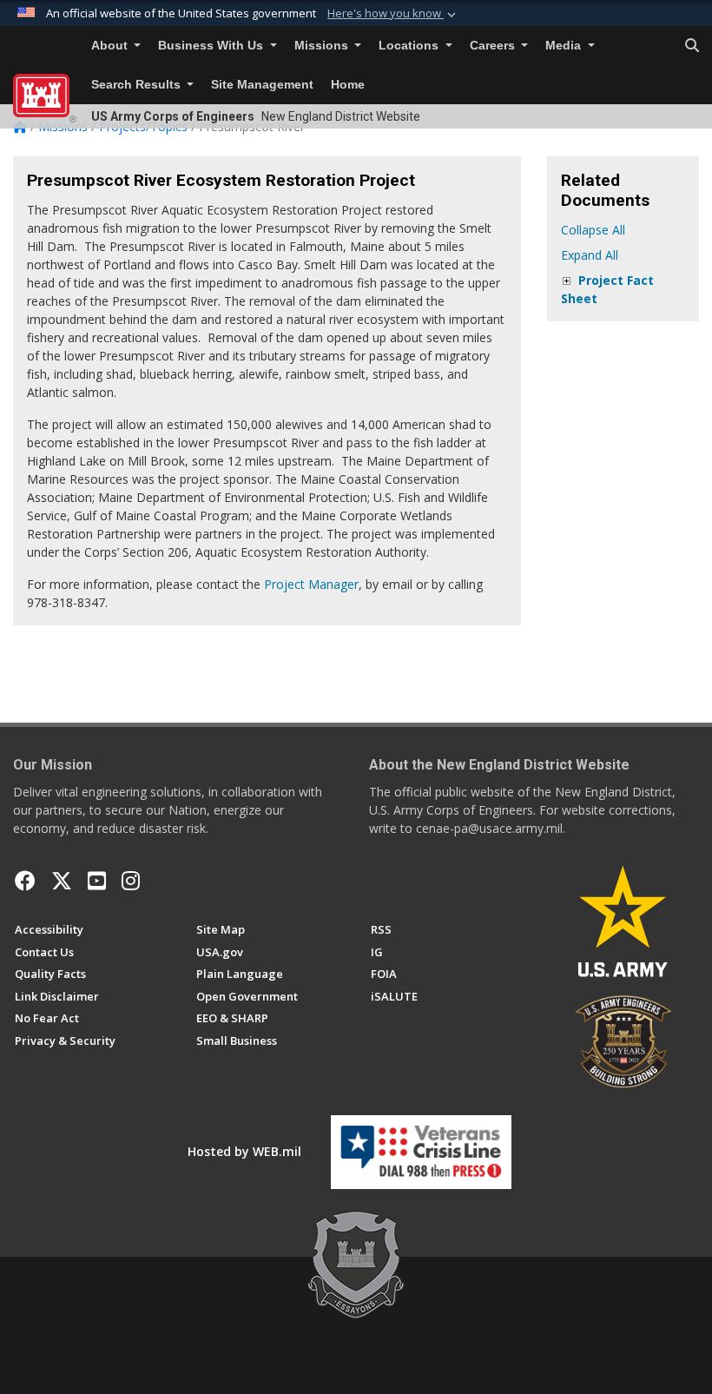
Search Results (137, 84)
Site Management (262, 84)
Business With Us (212, 45)
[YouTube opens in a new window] (97, 880)
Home (348, 84)
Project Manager (311, 584)
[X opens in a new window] (61, 880)
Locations (410, 45)
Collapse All (593, 229)
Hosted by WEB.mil (244, 1151)
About (111, 45)
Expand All (589, 255)
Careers (494, 45)
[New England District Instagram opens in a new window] (131, 880)
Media (564, 45)
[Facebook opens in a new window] (25, 880)
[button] (393, 14)
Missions (323, 45)
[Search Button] (692, 46)
